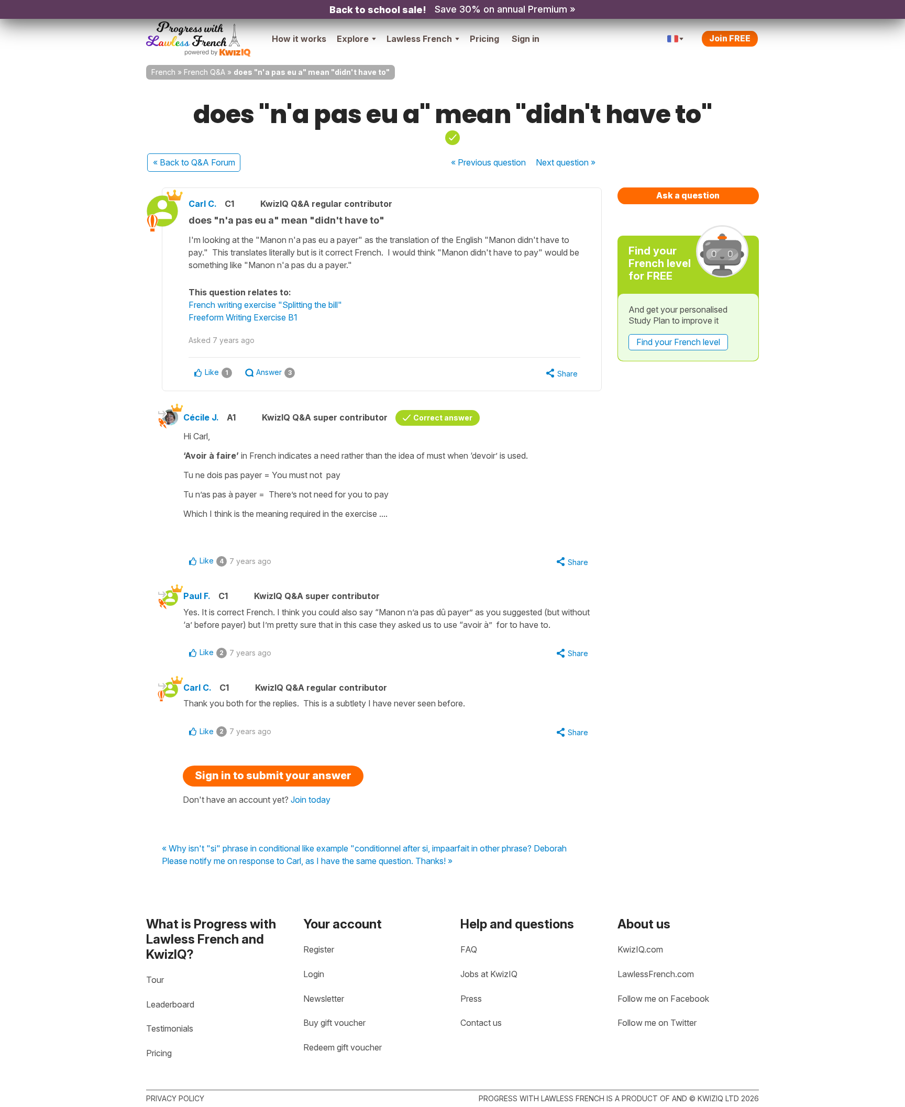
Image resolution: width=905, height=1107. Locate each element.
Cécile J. (201, 417)
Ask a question (688, 195)
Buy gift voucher (334, 1022)
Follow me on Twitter (657, 1022)
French (163, 72)
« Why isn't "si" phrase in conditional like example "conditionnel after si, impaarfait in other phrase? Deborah (364, 849)
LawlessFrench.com (655, 974)
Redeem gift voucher (342, 1047)
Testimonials (169, 1028)
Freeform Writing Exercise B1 (243, 317)
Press (471, 998)
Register (318, 949)
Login (313, 974)
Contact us (481, 1022)
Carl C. (203, 203)
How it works (299, 39)
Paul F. (197, 596)
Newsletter (323, 998)
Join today (310, 799)
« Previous (488, 162)
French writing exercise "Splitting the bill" (265, 305)
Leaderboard (170, 1004)
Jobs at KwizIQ (488, 974)
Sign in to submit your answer (273, 775)
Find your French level (678, 342)
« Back (194, 162)
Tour (155, 980)
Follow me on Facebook (663, 998)
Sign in (525, 39)
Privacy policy (175, 1098)
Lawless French (419, 39)
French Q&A (204, 72)
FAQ (468, 949)
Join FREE (730, 38)
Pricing (484, 39)
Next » (565, 162)
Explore (353, 39)
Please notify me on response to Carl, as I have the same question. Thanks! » (307, 861)
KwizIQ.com (640, 949)
